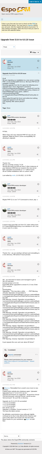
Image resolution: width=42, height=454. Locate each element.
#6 (38, 250)
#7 (38, 276)
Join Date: (10, 66)
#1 (38, 73)
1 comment (11, 350)
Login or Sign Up (34, 1)
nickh (13, 175)
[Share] (37, 67)
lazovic (8, 388)
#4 (38, 196)
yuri (28, 419)
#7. (36, 354)
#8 (38, 385)
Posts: (9, 68)
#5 (38, 221)
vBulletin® (21, 443)
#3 (38, 160)
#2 (38, 128)
